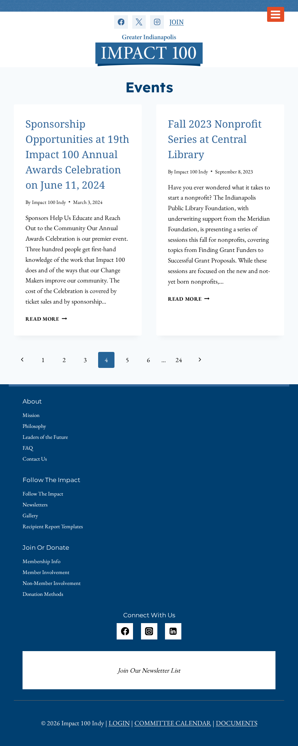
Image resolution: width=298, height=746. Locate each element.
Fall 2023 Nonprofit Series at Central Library (215, 139)
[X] (139, 22)
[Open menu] (275, 14)
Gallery (30, 515)
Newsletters (35, 504)
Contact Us (35, 458)
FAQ (28, 447)
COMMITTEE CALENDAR (172, 723)
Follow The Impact (43, 493)
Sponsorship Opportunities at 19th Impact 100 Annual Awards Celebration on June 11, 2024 (77, 154)
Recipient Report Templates (53, 526)
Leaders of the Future (45, 436)
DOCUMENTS (236, 723)
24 (179, 360)
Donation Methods (43, 593)
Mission (31, 415)
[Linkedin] (173, 631)
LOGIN (119, 723)
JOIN (176, 21)
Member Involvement (46, 572)
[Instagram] (157, 22)
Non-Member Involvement (52, 582)
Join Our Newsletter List (149, 670)
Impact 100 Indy (49, 201)
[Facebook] (121, 22)
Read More (46, 318)
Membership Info (41, 561)
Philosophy (34, 425)
